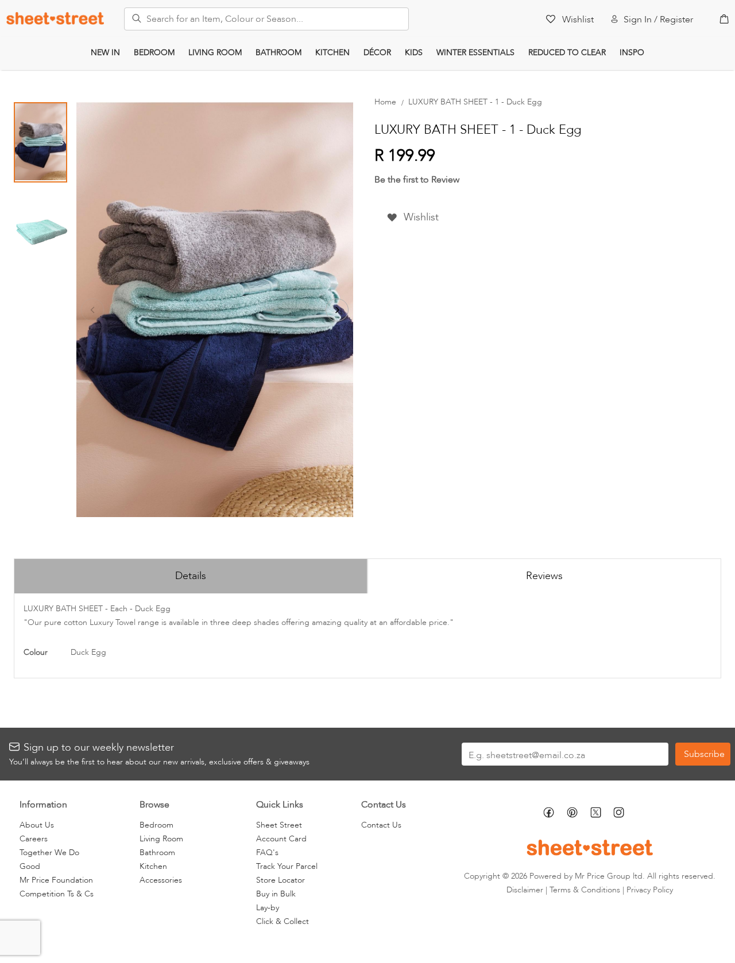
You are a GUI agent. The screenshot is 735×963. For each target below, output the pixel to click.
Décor (377, 52)
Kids (414, 52)
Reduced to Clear (567, 52)
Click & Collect (282, 921)
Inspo (632, 52)
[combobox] (266, 18)
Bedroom (154, 52)
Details (190, 576)
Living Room (215, 52)
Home (385, 101)
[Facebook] (555, 814)
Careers (34, 838)
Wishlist (578, 19)
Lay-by (267, 907)
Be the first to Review (416, 179)
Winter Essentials (475, 52)
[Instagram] (625, 814)
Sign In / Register (658, 19)
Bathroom (278, 52)
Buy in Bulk (276, 893)
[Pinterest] (578, 814)
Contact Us (381, 825)
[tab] (191, 575)
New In (105, 52)
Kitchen (332, 52)
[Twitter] (601, 813)
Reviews (544, 576)
